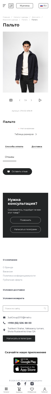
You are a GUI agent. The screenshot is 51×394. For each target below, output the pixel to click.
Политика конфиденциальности (19, 275)
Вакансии (8, 271)
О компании (10, 259)
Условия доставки (14, 289)
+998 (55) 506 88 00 (19, 323)
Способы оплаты (14, 147)
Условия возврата (13, 298)
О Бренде (8, 267)
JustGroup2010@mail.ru (19, 317)
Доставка (37, 147)
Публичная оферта (12, 280)
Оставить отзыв (19, 171)
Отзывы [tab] (9, 157)
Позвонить (25, 220)
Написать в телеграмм (25, 229)
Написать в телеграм (19, 338)
